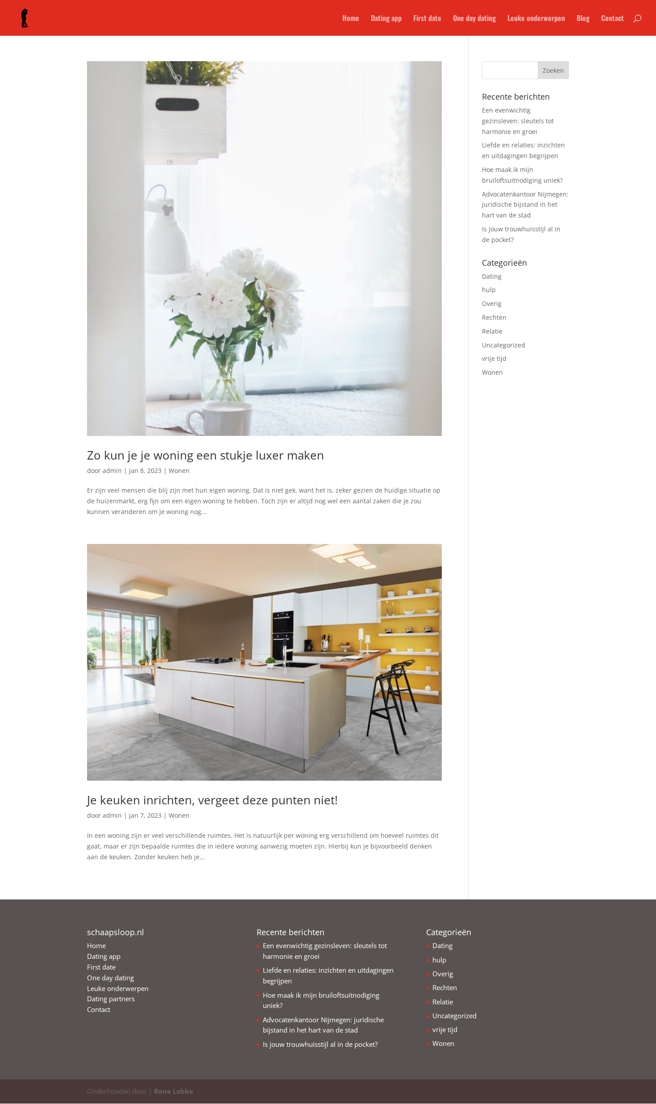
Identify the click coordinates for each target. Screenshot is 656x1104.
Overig (492, 303)
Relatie (492, 331)
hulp (489, 289)
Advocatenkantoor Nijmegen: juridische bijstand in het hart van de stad (525, 205)
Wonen (179, 470)
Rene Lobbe (173, 1091)
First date (427, 19)
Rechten (494, 317)
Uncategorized (503, 345)
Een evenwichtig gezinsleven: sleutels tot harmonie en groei (518, 121)
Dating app (386, 19)
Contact (612, 19)
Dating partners (111, 998)
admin (112, 470)
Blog (583, 19)
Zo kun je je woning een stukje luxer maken (205, 455)
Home (350, 19)
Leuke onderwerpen (536, 19)
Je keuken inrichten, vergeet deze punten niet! (212, 800)
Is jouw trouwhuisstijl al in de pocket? (320, 1044)
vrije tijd (494, 358)
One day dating (474, 19)
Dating (492, 276)
